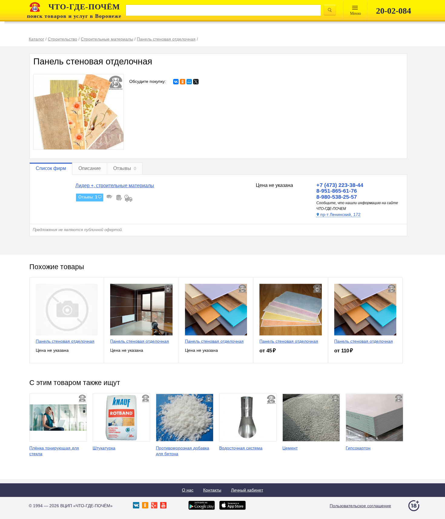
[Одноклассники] (182, 81)
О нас (187, 490)
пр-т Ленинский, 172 (340, 214)
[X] (196, 81)
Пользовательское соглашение (360, 505)
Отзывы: (87, 197)
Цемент (290, 448)
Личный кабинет (247, 490)
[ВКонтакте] (176, 81)
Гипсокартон (358, 448)
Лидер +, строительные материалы (114, 185)
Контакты (212, 490)
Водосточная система (240, 448)
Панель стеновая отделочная (65, 341)
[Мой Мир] (189, 81)
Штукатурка (104, 448)
